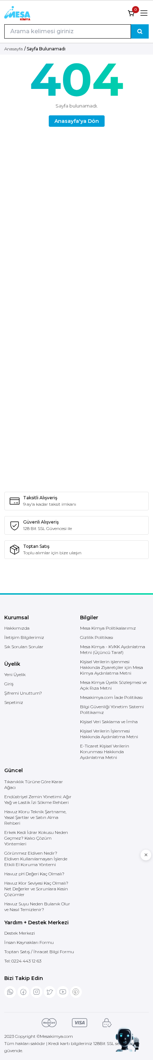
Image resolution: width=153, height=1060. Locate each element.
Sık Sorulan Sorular (23, 646)
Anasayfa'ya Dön (76, 121)
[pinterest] (76, 992)
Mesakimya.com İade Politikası (111, 697)
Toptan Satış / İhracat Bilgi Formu (39, 951)
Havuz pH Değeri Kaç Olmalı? (34, 873)
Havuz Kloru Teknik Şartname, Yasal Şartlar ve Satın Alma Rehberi (35, 817)
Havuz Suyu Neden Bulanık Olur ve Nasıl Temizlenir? (37, 906)
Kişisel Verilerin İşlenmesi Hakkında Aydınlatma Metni (109, 733)
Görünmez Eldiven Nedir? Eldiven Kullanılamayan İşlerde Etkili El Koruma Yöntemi (35, 858)
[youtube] (63, 992)
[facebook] (23, 992)
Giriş (9, 683)
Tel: (22, 961)
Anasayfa (13, 48)
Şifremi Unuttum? (23, 693)
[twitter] (50, 992)
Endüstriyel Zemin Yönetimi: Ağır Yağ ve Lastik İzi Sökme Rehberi (38, 799)
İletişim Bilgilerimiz (24, 637)
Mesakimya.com (56, 1036)
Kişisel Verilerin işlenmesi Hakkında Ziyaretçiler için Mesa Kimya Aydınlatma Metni (111, 667)
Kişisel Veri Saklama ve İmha (109, 721)
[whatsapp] (10, 992)
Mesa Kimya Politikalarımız (108, 628)
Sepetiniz (13, 702)
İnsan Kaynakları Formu (29, 942)
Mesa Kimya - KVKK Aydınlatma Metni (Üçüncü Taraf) (112, 649)
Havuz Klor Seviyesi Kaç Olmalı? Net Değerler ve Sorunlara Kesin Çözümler (36, 888)
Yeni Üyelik (15, 674)
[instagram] (36, 992)
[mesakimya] (17, 13)
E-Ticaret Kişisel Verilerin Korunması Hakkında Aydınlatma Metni (104, 751)
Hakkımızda (17, 628)
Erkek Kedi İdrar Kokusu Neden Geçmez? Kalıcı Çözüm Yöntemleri (36, 838)
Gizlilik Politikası (96, 637)
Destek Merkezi (19, 933)
